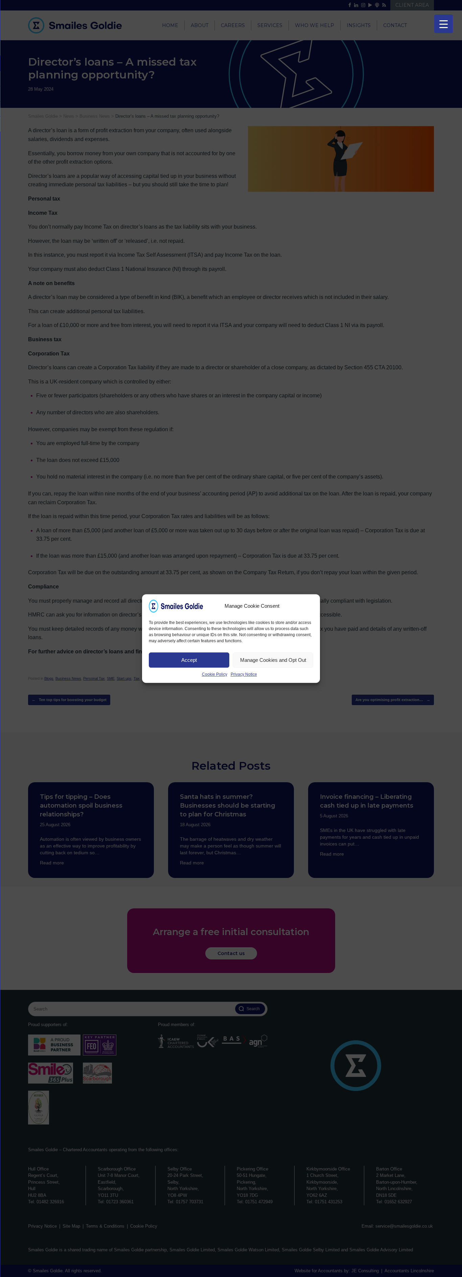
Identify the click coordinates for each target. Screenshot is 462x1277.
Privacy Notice (244, 674)
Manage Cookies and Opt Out (273, 660)
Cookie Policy (214, 674)
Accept (189, 660)
